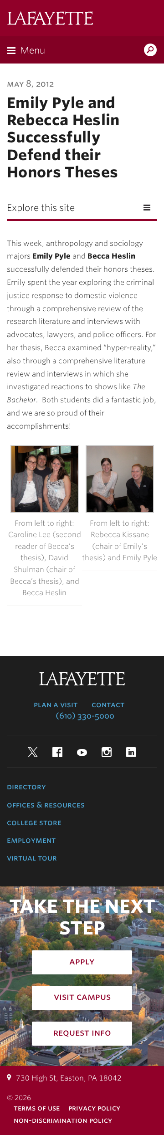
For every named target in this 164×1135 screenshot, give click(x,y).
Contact (108, 704)
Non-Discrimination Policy (63, 1120)
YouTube (82, 752)
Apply (82, 961)
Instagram (106, 752)
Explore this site (41, 207)
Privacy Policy (94, 1108)
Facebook (57, 752)
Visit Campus (82, 996)
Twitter (33, 752)
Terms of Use (37, 1108)
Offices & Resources (46, 804)
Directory (26, 786)
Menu (32, 50)
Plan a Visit (55, 704)
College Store (34, 822)
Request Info (82, 1032)
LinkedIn (131, 752)
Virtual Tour (32, 857)
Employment (31, 840)
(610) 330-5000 (85, 715)
